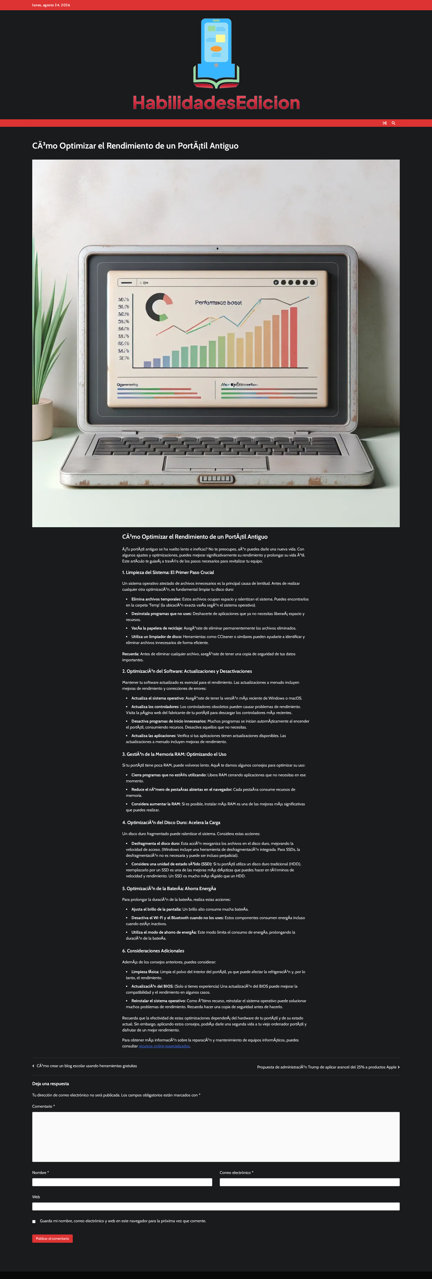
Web (36, 1196)
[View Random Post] (384, 123)
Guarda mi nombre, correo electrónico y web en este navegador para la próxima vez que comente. (123, 1220)
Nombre (40, 1172)
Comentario (43, 1106)
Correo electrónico (237, 1172)
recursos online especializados (164, 1046)
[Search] (393, 123)
